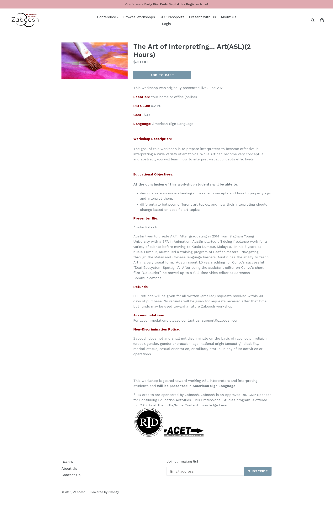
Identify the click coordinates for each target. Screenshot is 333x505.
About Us (69, 468)
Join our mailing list (182, 461)
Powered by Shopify (104, 492)
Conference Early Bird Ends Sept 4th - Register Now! (166, 4)
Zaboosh (79, 492)
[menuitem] (108, 16)
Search (67, 462)
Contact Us (71, 475)
